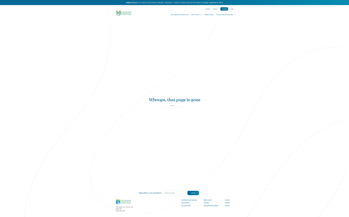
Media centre (209, 15)
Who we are (195, 15)
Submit (193, 193)
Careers (207, 9)
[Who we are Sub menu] (201, 14)
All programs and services (179, 15)
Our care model (185, 205)
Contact (215, 9)
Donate (224, 9)
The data (206, 202)
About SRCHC (185, 202)
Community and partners (224, 15)
